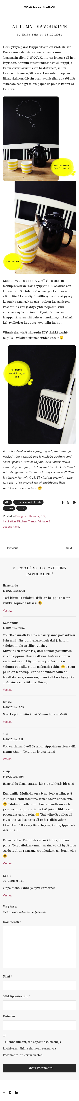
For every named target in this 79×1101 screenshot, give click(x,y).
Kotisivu (9, 1016)
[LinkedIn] (17, 1092)
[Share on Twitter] (68, 503)
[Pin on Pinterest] (74, 503)
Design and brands (27, 516)
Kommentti (12, 922)
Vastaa (7, 610)
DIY (7, 502)
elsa (5, 734)
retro (9, 508)
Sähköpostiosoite (16, 996)
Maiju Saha (30, 34)
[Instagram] (10, 1092)
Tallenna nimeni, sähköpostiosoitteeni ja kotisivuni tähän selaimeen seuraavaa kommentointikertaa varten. (32, 1048)
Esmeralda (10, 585)
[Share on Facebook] (62, 503)
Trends (32, 521)
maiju (7, 771)
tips (22, 508)
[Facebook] (4, 1092)
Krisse (7, 702)
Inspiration (9, 521)
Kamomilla (10, 623)
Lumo (7, 876)
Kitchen (22, 521)
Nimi (7, 976)
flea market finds (28, 502)
